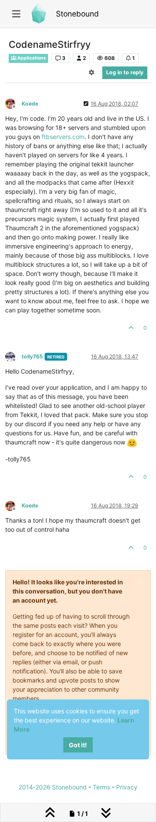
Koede (30, 103)
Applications (31, 58)
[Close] (140, 582)
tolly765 (32, 356)
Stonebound (77, 13)
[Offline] (13, 103)
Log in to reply (124, 72)
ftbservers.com (63, 136)
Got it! (78, 745)
